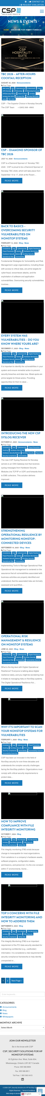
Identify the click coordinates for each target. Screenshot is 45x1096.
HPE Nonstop (7, 91)
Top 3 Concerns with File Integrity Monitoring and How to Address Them (21, 917)
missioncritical (22, 94)
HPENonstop (18, 91)
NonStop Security (28, 254)
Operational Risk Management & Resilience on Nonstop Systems (21, 640)
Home (6, 30)
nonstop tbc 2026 (8, 96)
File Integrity (21, 840)
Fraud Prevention (8, 251)
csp (12, 88)
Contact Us (37, 1)
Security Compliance (9, 456)
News (26, 243)
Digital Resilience (34, 248)
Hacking (19, 251)
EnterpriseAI (31, 88)
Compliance (7, 248)
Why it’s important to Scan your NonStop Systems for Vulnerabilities (22, 731)
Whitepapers (8, 1016)
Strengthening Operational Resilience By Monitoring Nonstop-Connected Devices (21, 537)
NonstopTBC (20, 96)
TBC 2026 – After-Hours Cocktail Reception (18, 76)
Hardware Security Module (11, 254)
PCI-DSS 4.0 (28, 748)
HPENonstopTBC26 (9, 94)
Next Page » (17, 980)
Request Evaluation (33, 5)
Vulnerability (20, 256)
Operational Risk (8, 256)
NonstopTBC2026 (33, 96)
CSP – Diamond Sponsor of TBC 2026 (21, 152)
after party (6, 88)
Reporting (39, 453)
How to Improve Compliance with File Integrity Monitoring (18, 825)
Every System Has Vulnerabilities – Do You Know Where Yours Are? (20, 339)
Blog (21, 243)
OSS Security (28, 842)
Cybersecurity (20, 88)
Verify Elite (21, 845)
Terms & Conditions (28, 1090)
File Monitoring (32, 840)
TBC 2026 (11, 99)
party (4, 99)
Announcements (23, 82)
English (27, 1094)
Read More (12, 180)
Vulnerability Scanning (10, 663)
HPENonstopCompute (32, 91)
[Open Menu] (42, 11)
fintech (40, 88)
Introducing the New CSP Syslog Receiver (20, 435)
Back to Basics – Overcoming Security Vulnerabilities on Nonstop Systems (18, 232)
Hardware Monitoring (31, 251)
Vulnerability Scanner (33, 660)
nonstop (32, 94)
